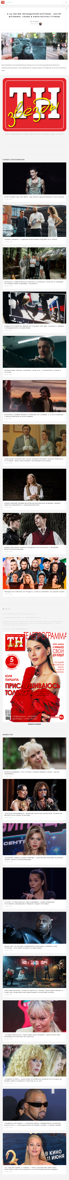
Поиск (66, 2)
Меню (66, 9)
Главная (9, 2)
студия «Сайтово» (21, 628)
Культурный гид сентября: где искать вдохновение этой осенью (34, 197)
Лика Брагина (34, 23)
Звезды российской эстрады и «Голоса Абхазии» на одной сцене (34, 591)
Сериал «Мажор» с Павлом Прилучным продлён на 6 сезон (30, 239)
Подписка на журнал (34, 724)
